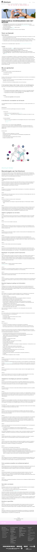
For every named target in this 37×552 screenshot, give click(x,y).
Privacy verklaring (30, 539)
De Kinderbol (21, 527)
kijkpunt (7, 121)
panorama (20, 113)
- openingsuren (4, 531)
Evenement (12, 535)
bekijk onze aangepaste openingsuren (25, 43)
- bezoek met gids (4, 536)
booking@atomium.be (5, 264)
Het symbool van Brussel (14, 527)
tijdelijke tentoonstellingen (8, 362)
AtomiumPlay (12, 28)
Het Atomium (30, 527)
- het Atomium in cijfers (31, 532)
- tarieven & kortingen (5, 532)
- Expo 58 (29, 528)
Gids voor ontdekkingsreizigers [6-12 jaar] (22, 531)
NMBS (6, 53)
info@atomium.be (16, 490)
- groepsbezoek (4, 537)
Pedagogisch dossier (22, 528)
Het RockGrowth (12, 542)
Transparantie (30, 540)
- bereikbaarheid (4, 533)
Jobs (20, 536)
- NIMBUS (11, 533)
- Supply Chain (12, 534)
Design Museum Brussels (25, 25)
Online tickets (4, 527)
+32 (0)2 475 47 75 (18, 519)
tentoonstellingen (8, 120)
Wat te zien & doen (4, 528)
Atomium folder (7, 168)
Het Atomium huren (22, 533)
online (14, 27)
